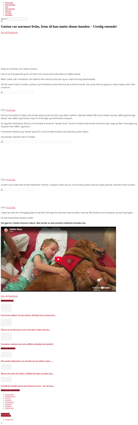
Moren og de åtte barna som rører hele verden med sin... (25, 329)
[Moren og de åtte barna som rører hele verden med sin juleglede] (6, 325)
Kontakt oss (9, 419)
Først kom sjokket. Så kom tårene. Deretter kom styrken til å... (28, 315)
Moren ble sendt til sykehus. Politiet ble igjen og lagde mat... (27, 373)
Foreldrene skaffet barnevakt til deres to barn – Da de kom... (27, 386)
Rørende (9, 3)
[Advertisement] (69, 50)
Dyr (6, 7)
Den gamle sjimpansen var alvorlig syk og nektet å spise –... (27, 361)
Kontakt (8, 15)
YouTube (10, 110)
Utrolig (8, 13)
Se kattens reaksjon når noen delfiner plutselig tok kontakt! (27, 344)
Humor (8, 11)
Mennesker (10, 5)
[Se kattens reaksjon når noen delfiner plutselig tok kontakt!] (6, 340)
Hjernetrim (10, 9)
